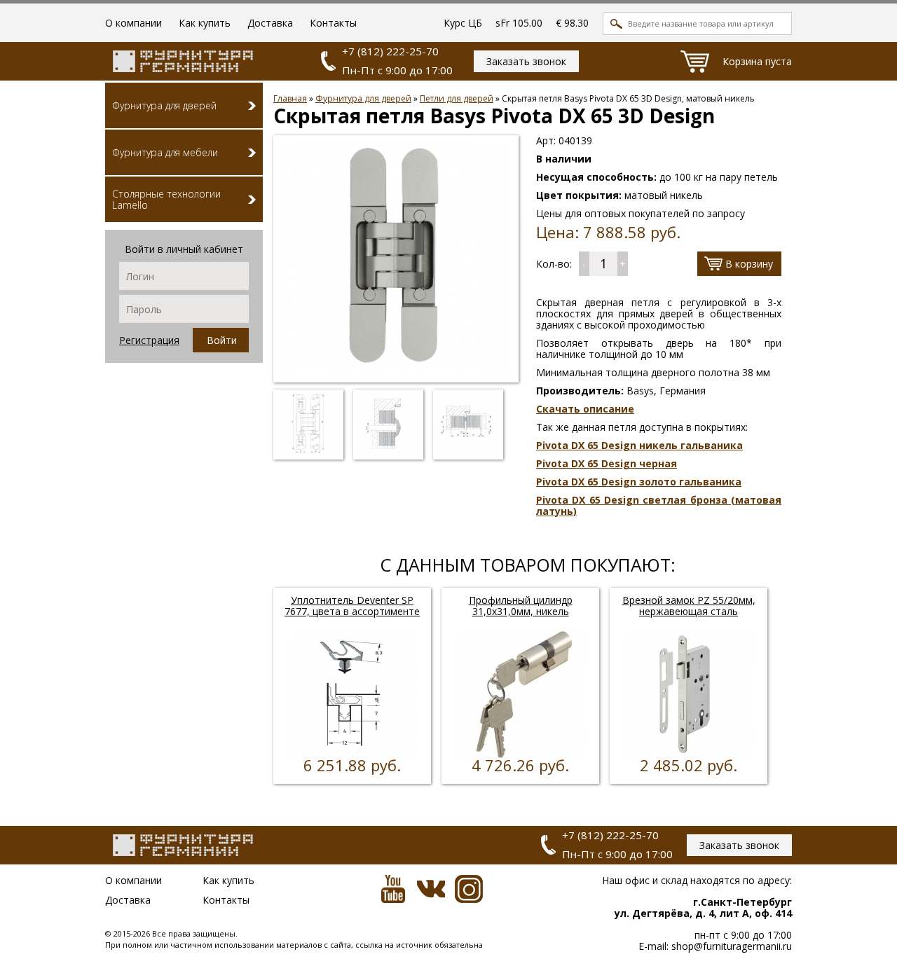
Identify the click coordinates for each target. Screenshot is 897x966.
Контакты (333, 22)
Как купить (205, 22)
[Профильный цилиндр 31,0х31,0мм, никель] (520, 755)
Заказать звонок (526, 61)
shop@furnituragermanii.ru (730, 946)
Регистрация (149, 340)
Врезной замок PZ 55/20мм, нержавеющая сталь (688, 605)
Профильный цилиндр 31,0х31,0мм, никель (521, 605)
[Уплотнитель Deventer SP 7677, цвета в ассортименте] (352, 755)
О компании (133, 22)
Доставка (270, 22)
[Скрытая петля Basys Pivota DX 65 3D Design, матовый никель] (396, 369)
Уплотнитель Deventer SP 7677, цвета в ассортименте (352, 605)
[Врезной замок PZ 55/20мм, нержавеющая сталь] (688, 755)
